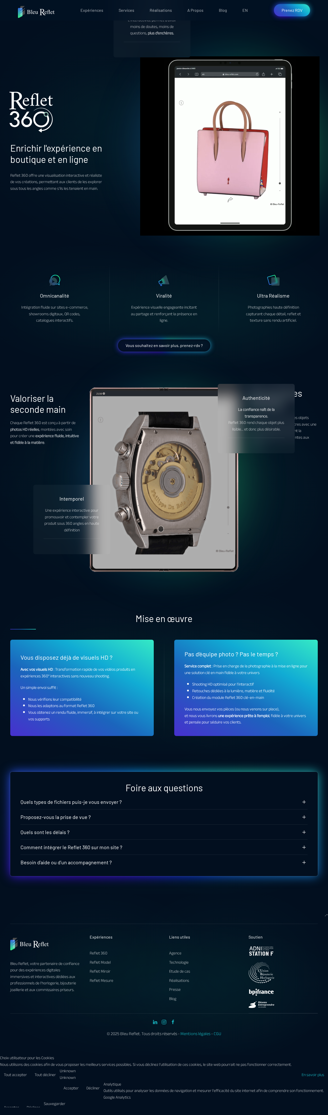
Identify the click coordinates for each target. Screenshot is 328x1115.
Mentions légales (195, 1034)
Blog (223, 10)
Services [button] (126, 10)
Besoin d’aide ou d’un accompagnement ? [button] (66, 862)
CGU (217, 1034)
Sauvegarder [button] (54, 1104)
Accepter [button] (71, 1088)
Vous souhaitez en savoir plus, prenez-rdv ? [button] (164, 345)
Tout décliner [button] (45, 1075)
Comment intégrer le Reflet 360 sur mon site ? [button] (71, 847)
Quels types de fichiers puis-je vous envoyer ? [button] (71, 802)
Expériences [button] (91, 10)
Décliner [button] (93, 1088)
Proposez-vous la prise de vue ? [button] (55, 817)
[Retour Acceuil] (37, 10)
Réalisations (161, 10)
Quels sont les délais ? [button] (44, 832)
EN (245, 10)
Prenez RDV (292, 10)
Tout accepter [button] (15, 1075)
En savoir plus (313, 1075)
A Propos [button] (195, 10)
